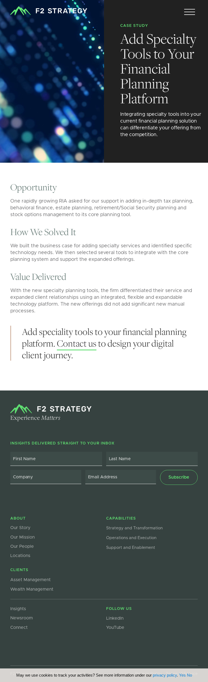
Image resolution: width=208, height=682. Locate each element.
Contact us (76, 343)
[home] (48, 10)
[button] (189, 12)
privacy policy (165, 675)
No (189, 675)
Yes (182, 675)
